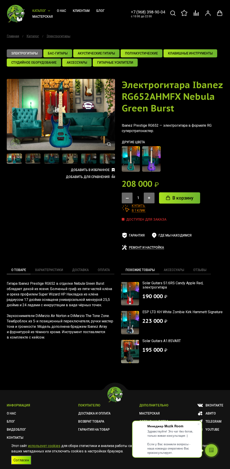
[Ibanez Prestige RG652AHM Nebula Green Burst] (131, 159)
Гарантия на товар (94, 429)
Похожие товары (140, 270)
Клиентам (81, 11)
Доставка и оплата (94, 413)
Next (109, 114)
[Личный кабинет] (208, 15)
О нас (61, 11)
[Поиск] (173, 15)
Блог (100, 11)
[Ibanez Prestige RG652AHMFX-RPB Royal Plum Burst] (151, 159)
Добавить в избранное (90, 170)
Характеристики (49, 270)
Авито (211, 413)
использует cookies (44, 446)
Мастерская (42, 16)
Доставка (80, 270)
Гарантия (137, 235)
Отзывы (199, 270)
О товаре (18, 270)
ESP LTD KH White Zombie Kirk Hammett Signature (182, 312)
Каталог (39, 11)
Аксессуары (174, 270)
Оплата (104, 270)
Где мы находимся (175, 235)
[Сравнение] (196, 15)
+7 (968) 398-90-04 (148, 12)
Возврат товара (91, 421)
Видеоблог (16, 429)
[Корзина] (219, 15)
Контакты (15, 437)
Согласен (21, 460)
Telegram (213, 421)
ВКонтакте (214, 405)
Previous (13, 114)
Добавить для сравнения (88, 177)
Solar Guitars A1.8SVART (161, 341)
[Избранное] (184, 15)
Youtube (212, 429)
